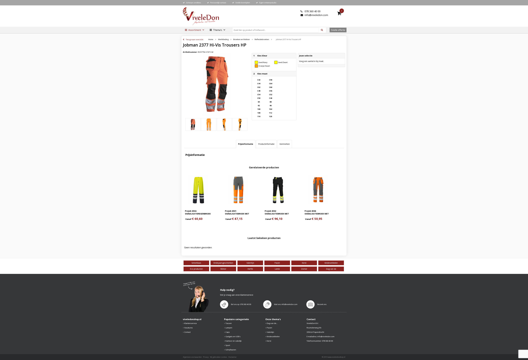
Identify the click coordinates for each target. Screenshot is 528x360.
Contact (187, 332)
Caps (228, 332)
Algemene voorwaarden (192, 357)
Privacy (206, 357)
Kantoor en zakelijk (234, 341)
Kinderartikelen (273, 336)
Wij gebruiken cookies (218, 357)
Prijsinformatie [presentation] (245, 144)
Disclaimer (232, 357)
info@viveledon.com (316, 15)
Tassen (229, 323)
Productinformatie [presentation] (266, 144)
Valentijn (270, 332)
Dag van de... (272, 323)
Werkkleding (223, 39)
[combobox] (276, 30)
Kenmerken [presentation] (285, 144)
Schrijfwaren (231, 349)
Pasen (269, 327)
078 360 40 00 (312, 11)
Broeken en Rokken (241, 39)
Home (210, 39)
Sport (228, 345)
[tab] (245, 144)
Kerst (269, 341)
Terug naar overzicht (194, 39)
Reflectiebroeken (262, 39)
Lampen (229, 327)
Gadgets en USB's (233, 336)
